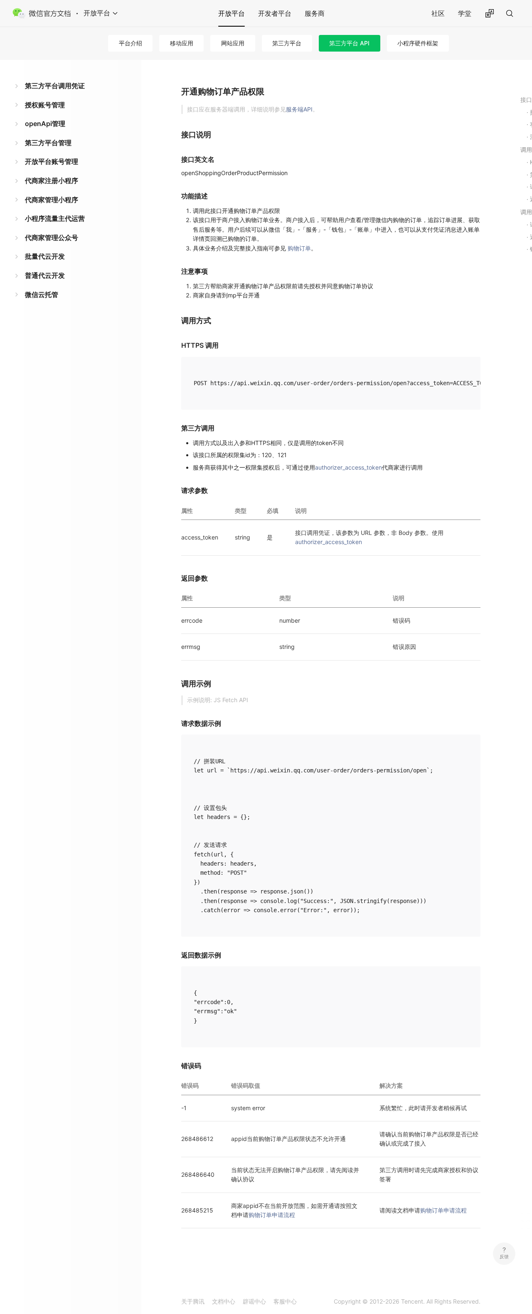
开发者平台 (274, 13)
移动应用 (181, 43)
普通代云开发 (45, 275)
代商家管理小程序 (51, 199)
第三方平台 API (349, 43)
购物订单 (299, 248)
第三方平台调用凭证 (55, 86)
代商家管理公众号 (51, 237)
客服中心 (285, 1301)
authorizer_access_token (348, 467)
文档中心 (223, 1301)
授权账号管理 (45, 105)
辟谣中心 (254, 1301)
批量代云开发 (45, 256)
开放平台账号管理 (51, 161)
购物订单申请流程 (272, 1214)
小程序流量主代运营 (55, 218)
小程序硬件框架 (417, 43)
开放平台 (231, 13)
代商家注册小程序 (51, 180)
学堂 (464, 13)
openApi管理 (45, 123)
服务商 (315, 13)
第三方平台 (286, 43)
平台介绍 (130, 43)
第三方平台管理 (48, 143)
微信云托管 (41, 294)
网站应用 (232, 43)
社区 (438, 13)
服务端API (299, 109)
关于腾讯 (192, 1301)
